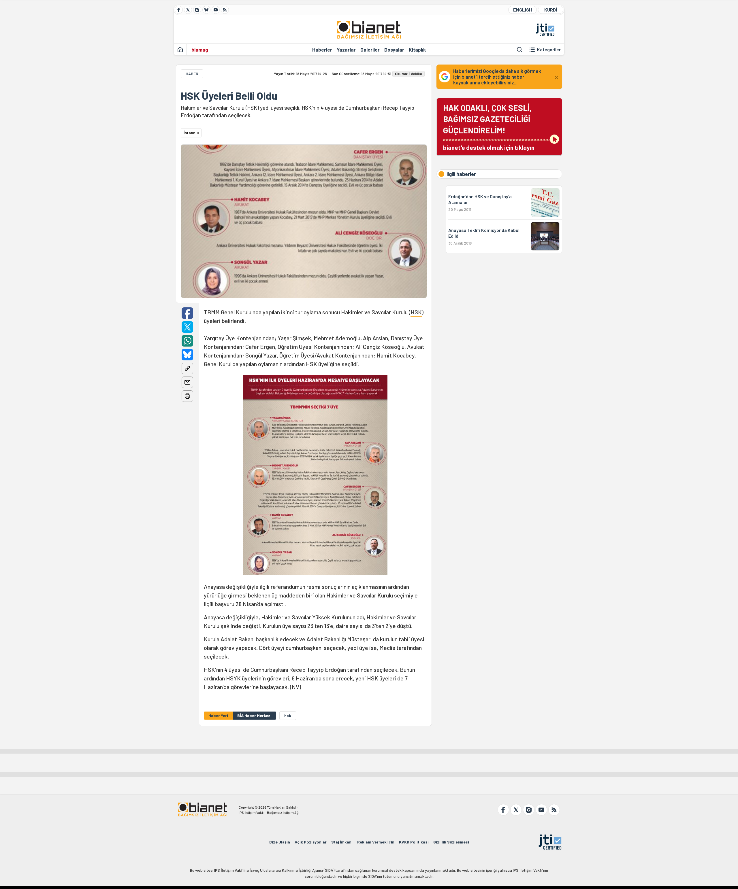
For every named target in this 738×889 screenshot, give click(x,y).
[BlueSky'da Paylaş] (187, 354)
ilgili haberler (461, 174)
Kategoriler (549, 49)
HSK (416, 312)
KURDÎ (550, 9)
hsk (287, 715)
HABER (192, 73)
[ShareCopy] (187, 368)
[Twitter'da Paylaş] (187, 327)
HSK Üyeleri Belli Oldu (229, 96)
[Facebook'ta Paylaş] (187, 313)
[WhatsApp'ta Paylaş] (187, 341)
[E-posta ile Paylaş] (187, 382)
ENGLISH (522, 9)
